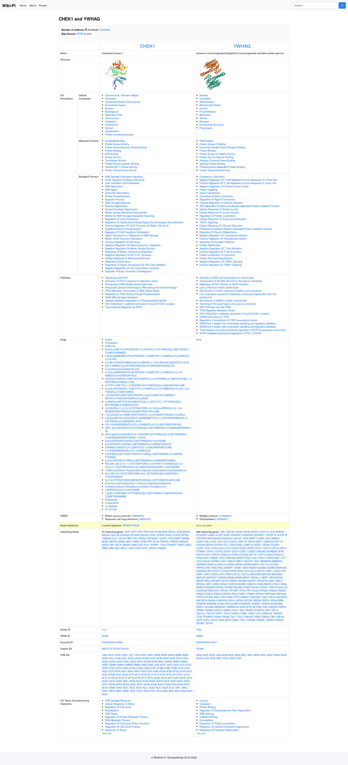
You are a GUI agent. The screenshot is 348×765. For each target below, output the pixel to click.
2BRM (178, 655)
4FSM (162, 671)
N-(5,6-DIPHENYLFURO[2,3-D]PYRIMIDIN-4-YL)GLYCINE (135, 440)
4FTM (111, 678)
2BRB (157, 655)
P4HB (260, 584)
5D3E (231, 655)
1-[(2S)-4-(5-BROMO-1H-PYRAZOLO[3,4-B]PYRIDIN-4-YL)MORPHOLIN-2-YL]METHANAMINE (144, 494)
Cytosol (109, 128)
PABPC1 (268, 584)
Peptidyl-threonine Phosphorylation (123, 228)
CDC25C (144, 535)
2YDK (105, 668)
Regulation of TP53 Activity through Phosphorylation (132, 294)
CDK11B (242, 541)
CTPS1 (210, 551)
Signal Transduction (210, 193)
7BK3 (105, 691)
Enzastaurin (111, 342)
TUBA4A (248, 616)
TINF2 (251, 613)
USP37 (214, 620)
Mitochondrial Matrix (210, 105)
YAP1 (243, 620)
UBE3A (280, 616)
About (32, 5)
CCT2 (226, 541)
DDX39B (260, 551)
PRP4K (260, 593)
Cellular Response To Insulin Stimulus (219, 212)
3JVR (180, 668)
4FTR (137, 678)
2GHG (112, 661)
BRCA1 (187, 531)
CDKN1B (268, 541)
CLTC (227, 548)
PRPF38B (269, 593)
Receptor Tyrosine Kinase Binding (217, 160)
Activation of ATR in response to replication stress (131, 281)
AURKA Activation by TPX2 (214, 317)
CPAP (243, 548)
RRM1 (280, 600)
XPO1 (145, 548)
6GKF (270, 655)
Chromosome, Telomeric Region (122, 95)
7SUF (132, 691)
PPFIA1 (224, 590)
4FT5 (144, 674)
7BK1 (178, 687)
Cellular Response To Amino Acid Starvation (223, 219)
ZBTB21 (200, 623)
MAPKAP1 (212, 577)
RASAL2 (212, 600)
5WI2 (174, 684)
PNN (210, 590)
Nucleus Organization (116, 206)
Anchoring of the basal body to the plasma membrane (228, 303)
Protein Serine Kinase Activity (121, 170)
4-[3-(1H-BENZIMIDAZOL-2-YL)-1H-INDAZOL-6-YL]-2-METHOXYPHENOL (143, 424)
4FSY (119, 674)
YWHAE (260, 620)
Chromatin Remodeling (117, 193)
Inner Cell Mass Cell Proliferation (122, 183)
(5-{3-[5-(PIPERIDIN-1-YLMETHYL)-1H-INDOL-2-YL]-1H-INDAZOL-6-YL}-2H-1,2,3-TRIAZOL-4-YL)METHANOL (147, 390)
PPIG (243, 590)
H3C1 (224, 561)
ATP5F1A (271, 535)
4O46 (224, 655)
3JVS (187, 668)
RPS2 (274, 600)
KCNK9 (271, 567)
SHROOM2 (276, 603)
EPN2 (199, 558)
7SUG (139, 691)
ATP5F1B (282, 535)
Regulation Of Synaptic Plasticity (217, 242)
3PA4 (130, 671)
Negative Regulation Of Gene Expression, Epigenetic (133, 245)
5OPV (140, 684)
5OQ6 (154, 684)
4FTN (118, 678)
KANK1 (238, 567)
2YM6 (146, 668)
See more (107, 733)
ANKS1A (213, 535)
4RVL (125, 681)
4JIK (176, 678)
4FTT (144, 678)
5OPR (119, 684)
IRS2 (214, 567)
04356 (105, 636)
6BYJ (244, 655)
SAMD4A (201, 603)
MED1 (129, 541)
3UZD (205, 655)
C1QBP (260, 538)
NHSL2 (216, 584)
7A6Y (238, 658)
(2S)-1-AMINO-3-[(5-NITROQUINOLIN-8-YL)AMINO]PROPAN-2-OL (140, 365)
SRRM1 (200, 610)
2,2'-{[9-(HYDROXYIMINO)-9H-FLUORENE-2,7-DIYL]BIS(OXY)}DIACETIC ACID (147, 362)
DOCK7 (216, 554)
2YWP (167, 668)
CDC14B (114, 535)
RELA (118, 544)
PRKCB (281, 590)
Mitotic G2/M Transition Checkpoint (123, 238)
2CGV (138, 658)
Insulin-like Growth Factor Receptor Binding (222, 147)
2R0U (161, 661)
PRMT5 (251, 593)
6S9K (284, 655)
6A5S (238, 655)
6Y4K (206, 658)
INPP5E (200, 567)
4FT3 (137, 674)
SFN (227, 603)
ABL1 (223, 531)
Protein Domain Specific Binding (122, 163)
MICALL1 (256, 577)
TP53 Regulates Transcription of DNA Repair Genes (132, 290)
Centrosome (111, 124)
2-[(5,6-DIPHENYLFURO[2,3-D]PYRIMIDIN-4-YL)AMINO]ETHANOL (140, 460)
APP (140, 531)
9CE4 (105, 694)
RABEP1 (245, 597)
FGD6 (247, 558)
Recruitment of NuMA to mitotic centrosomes (223, 300)
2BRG (164, 655)
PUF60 (209, 597)
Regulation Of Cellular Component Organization (224, 726)
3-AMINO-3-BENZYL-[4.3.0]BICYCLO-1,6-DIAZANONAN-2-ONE (138, 447)
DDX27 (252, 551)
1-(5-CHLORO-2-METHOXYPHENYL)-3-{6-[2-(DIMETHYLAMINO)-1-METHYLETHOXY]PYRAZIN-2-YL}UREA (140, 396)
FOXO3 (270, 558)
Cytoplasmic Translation (212, 176)
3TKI (149, 671)
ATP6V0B (201, 538)
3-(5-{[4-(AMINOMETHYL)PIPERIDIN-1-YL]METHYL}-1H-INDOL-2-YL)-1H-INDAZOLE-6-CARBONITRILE (143, 373)
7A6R (232, 658)
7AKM (112, 687)
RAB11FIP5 (233, 597)
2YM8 (160, 668)
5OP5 (187, 681)
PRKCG (209, 593)
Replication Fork (113, 115)
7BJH (139, 687)
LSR (221, 574)
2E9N (159, 658)
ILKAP (163, 538)
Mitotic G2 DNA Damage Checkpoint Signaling (129, 215)
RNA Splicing (207, 713)
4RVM (132, 681)
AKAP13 (255, 531)
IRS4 (220, 567)
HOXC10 (211, 564)
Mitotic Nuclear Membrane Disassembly (126, 212)
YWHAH (270, 620)
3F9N (174, 668)
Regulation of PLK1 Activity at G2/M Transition (224, 284)
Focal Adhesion (208, 111)
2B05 (199, 655)
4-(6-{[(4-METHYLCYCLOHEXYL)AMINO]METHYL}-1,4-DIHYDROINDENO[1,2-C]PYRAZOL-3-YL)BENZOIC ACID (146, 419)
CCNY (213, 541)
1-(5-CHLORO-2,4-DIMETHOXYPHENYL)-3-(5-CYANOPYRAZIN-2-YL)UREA (145, 414)
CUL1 (115, 538)
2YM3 (126, 668)
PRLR (235, 593)
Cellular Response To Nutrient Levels (219, 209)
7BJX (171, 687)
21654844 (225, 515)
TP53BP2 (208, 616)
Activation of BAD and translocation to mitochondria (227, 277)
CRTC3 (275, 548)
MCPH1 (113, 541)
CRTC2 (267, 548)
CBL (207, 541)
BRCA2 (106, 535)
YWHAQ (279, 620)
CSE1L (283, 548)
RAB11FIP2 (220, 597)
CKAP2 (266, 544)
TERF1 (219, 613)
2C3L (124, 658)
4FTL (104, 678)
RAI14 (272, 597)
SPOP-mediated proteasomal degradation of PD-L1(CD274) (230, 333)
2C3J (111, 658)
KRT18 (260, 571)
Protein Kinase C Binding (213, 144)
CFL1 (226, 544)
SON (242, 607)
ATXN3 (158, 531)
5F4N (145, 681)
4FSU (105, 674)
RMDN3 (257, 600)
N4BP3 (234, 580)
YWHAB (251, 620)
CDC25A (124, 535)
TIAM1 (243, 613)
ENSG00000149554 (112, 642)
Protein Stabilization (210, 245)
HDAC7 (239, 561)
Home (23, 5)
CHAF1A (248, 544)
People (43, 5)
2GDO (105, 661)
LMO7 (207, 574)
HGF (256, 561)
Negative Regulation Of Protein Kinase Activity (224, 186)
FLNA (254, 558)
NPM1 (136, 541)
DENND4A (271, 551)
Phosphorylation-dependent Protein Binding (222, 167)
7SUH (146, 691)
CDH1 (153, 535)
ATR (151, 531)
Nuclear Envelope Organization (121, 209)
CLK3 (221, 548)
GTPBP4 (215, 561)
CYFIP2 (219, 551)
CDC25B (134, 535)
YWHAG (241, 45)
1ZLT (131, 655)
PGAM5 (228, 587)
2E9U (179, 658)
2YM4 (132, 668)
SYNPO (250, 610)
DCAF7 (227, 551)
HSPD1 (256, 564)
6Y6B (213, 658)
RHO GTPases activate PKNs (215, 307)
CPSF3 (250, 548)
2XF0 (176, 664)
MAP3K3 (201, 577)
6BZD (257, 655)
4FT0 (131, 674)
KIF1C (218, 571)
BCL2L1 (172, 531)
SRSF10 (218, 610)
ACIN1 (239, 531)
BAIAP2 (217, 538)
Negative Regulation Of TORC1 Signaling (221, 261)
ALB (272, 531)
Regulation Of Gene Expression (121, 219)
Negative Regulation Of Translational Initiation (223, 235)
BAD (165, 531)
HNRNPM (201, 564)
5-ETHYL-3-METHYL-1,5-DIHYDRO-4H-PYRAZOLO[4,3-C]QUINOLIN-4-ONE (145, 385)
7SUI (152, 691)
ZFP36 (209, 623)
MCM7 (105, 541)
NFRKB (127, 525)
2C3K (118, 658)
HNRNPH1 (277, 561)
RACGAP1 (256, 597)
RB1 (112, 544)
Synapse (204, 121)
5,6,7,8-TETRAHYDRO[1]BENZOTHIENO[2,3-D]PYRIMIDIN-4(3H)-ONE (142, 480)
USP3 (131, 548)
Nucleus (109, 108)
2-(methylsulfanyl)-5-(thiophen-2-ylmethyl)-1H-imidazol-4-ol (135, 486)
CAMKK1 (275, 538)
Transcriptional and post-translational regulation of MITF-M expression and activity (243, 330)
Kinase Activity (113, 157)
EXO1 (222, 558)
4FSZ (125, 674)
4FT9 (156, 674)
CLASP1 (275, 544)
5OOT (166, 681)
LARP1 (269, 571)
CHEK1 (147, 45)
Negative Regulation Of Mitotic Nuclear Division (130, 248)
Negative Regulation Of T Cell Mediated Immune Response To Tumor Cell (238, 179)
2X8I (156, 664)
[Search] (342, 5)
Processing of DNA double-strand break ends (128, 284)
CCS (219, 541)
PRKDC (174, 541)
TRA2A (217, 616)
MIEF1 (265, 577)
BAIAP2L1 (227, 538)
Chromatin (110, 98)
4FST (189, 671)
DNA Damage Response (118, 202)
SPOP (248, 607)
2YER (112, 668)
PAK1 (277, 584)
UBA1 (188, 544)
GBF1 (277, 558)
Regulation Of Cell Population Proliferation (127, 232)
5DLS (139, 681)
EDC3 (245, 554)
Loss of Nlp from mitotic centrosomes (219, 287)
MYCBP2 (216, 580)
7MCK (125, 691)
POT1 (216, 590)
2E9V (185, 658)
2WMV (120, 664)
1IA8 (104, 655)
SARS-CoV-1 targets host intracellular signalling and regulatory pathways (238, 323)
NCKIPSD (263, 580)
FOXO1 (261, 558)
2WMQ (168, 661)
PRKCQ (218, 593)
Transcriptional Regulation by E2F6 (123, 307)
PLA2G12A (281, 587)
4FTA (162, 674)
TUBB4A (265, 616)
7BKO (118, 691)
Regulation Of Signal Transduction (217, 199)
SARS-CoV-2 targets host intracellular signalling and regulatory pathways (238, 326)
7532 (198, 629)
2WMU (113, 664)
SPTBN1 (257, 607)
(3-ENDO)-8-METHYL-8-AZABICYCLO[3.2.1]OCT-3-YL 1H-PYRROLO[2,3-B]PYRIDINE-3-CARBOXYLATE (143, 403)
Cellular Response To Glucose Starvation (221, 225)
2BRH (171, 655)
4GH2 (157, 678)
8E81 (171, 691)
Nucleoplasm (112, 111)
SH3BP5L (246, 603)
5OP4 (180, 681)
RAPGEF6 (201, 600)
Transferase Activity (115, 160)
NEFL (209, 584)
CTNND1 (201, 551)
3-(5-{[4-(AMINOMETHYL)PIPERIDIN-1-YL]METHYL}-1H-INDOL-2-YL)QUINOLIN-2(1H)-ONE (147, 357)
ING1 (276, 564)
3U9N (155, 671)
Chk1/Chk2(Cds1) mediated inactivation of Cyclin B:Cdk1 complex (140, 303)
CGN (232, 544)
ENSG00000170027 (206, 642)
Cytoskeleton (112, 131)
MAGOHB (255, 574)
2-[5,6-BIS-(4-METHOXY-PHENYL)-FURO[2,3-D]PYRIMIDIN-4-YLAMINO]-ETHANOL (144, 455)
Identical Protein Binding (212, 163)
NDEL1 (279, 580)
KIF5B (233, 571)
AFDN (247, 531)
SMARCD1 (220, 607)
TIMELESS (137, 544)
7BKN (111, 691)
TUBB (257, 616)
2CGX (152, 658)
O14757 (125, 648)
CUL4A (122, 538)
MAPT (178, 538)
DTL (135, 538)
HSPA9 (239, 564)
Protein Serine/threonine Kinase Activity (126, 147)
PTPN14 (200, 597)
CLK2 (214, 548)
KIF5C (240, 571)
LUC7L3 (245, 574)
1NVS (124, 655)
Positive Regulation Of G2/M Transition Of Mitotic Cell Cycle (137, 225)
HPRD (79, 33)
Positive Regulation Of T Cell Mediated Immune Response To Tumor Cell (238, 183)
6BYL (250, 655)
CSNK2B (106, 538)
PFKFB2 (219, 587)
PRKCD (200, 593)
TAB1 (268, 610)
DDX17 (244, 551)
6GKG (277, 655)
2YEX (119, 668)
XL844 (108, 339)
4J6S (218, 655)
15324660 (104, 29)
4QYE (182, 678)
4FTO (124, 678)
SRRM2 (209, 610)
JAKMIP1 (228, 567)
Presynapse (206, 128)
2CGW (145, 658)
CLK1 (208, 548)
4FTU (150, 678)
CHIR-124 (110, 346)
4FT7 (150, 674)
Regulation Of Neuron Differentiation (218, 232)
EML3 (270, 554)
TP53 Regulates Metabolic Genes (217, 310)
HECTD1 (248, 561)
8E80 (165, 691)
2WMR (176, 661)
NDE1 (272, 580)
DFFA (281, 551)
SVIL (242, 610)
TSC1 (233, 616)
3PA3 (124, 671)
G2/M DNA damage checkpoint (121, 297)
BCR (246, 538)
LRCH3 (214, 574)
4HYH (164, 678)
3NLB (105, 671)
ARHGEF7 (260, 535)
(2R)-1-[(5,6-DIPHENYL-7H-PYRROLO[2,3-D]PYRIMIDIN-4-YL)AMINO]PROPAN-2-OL (148, 429)
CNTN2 (184, 535)
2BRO (105, 658)
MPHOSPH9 (276, 577)
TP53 (163, 544)
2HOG (119, 661)
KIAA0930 (201, 571)
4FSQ (176, 671)
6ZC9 (225, 658)
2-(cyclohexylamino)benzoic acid (122, 369)
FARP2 (239, 558)
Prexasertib (111, 499)
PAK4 (284, 584)
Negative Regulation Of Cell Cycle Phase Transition (132, 268)
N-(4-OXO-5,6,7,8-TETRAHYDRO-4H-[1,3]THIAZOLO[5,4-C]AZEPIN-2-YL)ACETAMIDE (142, 475)
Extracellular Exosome (211, 124)
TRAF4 (181, 544)
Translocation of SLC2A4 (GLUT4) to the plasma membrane (231, 281)
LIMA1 (199, 574)
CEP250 (200, 544)
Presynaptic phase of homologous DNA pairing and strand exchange (141, 287)
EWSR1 (214, 558)
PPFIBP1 (234, 590)
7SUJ (159, 691)
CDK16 (251, 541)
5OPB (112, 684)
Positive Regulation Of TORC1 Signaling (221, 264)
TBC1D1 (200, 613)
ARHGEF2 (236, 535)
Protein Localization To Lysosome (217, 255)
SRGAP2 (273, 607)
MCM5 (230, 577)
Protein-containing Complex (119, 134)
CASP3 (200, 541)
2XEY (163, 664)
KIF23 (226, 571)
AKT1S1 (264, 531)
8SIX (190, 691)
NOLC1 (224, 584)
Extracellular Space (115, 105)
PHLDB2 (238, 587)
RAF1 (265, 597)
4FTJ (180, 674)
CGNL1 (239, 544)
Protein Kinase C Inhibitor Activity (217, 154)
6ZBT (219, 658)
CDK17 (259, 541)
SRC (265, 607)
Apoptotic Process (115, 199)
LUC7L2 (236, 574)
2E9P (172, 658)
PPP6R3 (263, 590)
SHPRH (266, 603)
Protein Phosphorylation (117, 196)
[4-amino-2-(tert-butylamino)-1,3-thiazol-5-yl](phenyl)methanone (138, 483)
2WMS (183, 661)
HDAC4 (231, 561)
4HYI (170, 678)
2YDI (182, 664)
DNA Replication (113, 186)
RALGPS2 (281, 597)
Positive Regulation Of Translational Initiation (223, 238)
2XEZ (170, 664)
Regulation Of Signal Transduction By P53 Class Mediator (135, 264)
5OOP (152, 681)
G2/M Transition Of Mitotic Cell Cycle (124, 179)
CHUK (168, 535)
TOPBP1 (154, 544)
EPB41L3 (279, 554)
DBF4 (130, 538)
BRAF (252, 538)
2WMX (136, 664)
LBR (283, 571)
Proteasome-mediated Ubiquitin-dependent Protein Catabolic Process (236, 228)
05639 (199, 636)
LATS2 (170, 538)
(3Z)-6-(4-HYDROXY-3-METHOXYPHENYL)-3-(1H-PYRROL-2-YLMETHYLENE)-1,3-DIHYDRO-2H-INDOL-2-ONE (148, 380)
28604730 (145, 519)
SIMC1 (200, 607)
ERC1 (206, 558)
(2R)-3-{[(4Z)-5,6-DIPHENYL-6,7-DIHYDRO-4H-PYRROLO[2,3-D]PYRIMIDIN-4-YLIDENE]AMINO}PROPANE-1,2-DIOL (146, 436)
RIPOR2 (248, 600)
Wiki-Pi (9, 5)
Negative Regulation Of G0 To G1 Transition (128, 255)
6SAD (199, 658)
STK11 (235, 610)
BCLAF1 (238, 538)
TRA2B (225, 616)
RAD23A (183, 541)
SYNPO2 (259, 610)
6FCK (105, 687)
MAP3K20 (277, 574)
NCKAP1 (252, 580)
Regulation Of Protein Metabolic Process (126, 717)
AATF (127, 531)
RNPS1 (266, 600)
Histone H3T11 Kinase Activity (121, 167)
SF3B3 (221, 603)
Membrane (205, 115)
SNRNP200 (233, 607)
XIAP (138, 548)
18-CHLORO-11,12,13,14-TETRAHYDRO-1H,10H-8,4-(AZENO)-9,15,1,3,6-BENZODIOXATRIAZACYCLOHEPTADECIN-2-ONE (144, 409)
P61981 (200, 648)
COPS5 (235, 548)
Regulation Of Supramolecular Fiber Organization (225, 710)
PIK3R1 (264, 587)
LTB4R (227, 574)
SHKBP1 (256, 603)
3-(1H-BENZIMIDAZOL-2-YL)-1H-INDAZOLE (128, 450)
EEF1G (262, 554)
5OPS (126, 684)
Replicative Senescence (117, 261)
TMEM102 (266, 613)
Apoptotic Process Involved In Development (128, 271)
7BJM (151, 687)
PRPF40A (281, 593)
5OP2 (173, 681)
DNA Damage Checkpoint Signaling (123, 176)
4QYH (112, 681)
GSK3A (206, 561)
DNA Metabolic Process (117, 720)
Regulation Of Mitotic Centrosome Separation (129, 251)
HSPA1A (221, 564)
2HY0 (140, 661)
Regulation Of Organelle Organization (219, 730)
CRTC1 (258, 548)
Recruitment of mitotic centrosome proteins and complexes (231, 290)
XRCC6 (152, 548)
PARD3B (209, 587)
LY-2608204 (111, 506)
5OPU (133, 684)
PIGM (143, 541)
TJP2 (258, 613)
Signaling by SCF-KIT (116, 277)
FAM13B (230, 558)
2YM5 (139, 668)
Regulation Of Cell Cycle (118, 707)
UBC (116, 548)
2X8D (144, 664)
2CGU (131, 658)
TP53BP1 (171, 544)
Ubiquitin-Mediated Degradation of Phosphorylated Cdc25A (136, 300)
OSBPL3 (251, 584)
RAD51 (105, 544)
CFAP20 (218, 544)
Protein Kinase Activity (117, 144)
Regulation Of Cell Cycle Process (122, 726)
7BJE (132, 687)
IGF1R (263, 564)
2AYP (144, 655)
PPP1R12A (153, 541)
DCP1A (236, 551)
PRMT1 (242, 593)
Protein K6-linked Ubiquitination (216, 258)
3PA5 (136, 671)
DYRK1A (236, 554)
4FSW (112, 674)
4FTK (187, 674)
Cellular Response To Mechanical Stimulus (127, 258)
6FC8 (180, 684)
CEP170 (278, 541)
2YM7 (153, 668)
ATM (146, 531)
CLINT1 (200, 548)
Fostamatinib (112, 503)
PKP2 (272, 587)
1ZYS (137, 655)
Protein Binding (113, 150)
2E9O (166, 658)
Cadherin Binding (208, 717)
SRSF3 (227, 610)
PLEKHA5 (201, 590)
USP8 (221, 620)
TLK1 (146, 544)
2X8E (151, 664)
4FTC (169, 674)
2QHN (154, 661)
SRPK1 (283, 607)
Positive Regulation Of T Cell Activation (220, 251)
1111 (104, 629)
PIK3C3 (255, 587)
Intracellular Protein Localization (216, 196)
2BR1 (150, 655)
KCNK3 (263, 567)
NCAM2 (243, 580)
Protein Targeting (208, 189)
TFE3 (226, 613)
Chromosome (112, 118)
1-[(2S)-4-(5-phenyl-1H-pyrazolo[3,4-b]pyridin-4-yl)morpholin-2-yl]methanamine (145, 470)
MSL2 (208, 580)
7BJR (165, 687)
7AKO (119, 687)
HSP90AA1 (153, 538)
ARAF (227, 535)
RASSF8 (222, 600)
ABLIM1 (231, 531)
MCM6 (185, 538)
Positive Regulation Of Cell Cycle (122, 242)
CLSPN (176, 535)
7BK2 (184, 687)
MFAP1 (246, 577)
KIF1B (211, 571)
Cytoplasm (110, 121)
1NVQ (110, 655)
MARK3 (223, 577)
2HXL (126, 661)
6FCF (187, 684)
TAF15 (274, 610)
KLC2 (247, 571)
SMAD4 (126, 544)
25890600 (137, 515)
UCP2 (199, 620)
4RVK (119, 681)
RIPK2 (239, 600)
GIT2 (199, 561)
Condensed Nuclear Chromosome (122, 101)
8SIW (184, 691)
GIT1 (283, 558)
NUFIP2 (233, 584)
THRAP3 (234, 613)
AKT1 (134, 531)
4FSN (169, 671)
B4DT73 (106, 648)
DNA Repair (111, 189)
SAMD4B (212, 603)
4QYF (189, 678)
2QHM (147, 661)
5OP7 (105, 684)
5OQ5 (147, 684)
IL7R (270, 564)
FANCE (142, 538)
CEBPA (160, 535)
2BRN (185, 655)
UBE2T (124, 548)
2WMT (105, 664)
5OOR (159, 681)
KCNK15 (253, 567)
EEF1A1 (253, 554)
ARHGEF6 (248, 535)
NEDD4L (200, 584)
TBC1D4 (210, 613)
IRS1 (208, 567)
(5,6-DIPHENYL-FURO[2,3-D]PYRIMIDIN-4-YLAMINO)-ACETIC (138, 444)
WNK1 (236, 620)
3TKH (143, 671)
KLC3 (253, 571)
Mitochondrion (207, 101)
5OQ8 (168, 684)
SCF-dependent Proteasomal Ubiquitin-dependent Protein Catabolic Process (239, 206)
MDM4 (121, 541)
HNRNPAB (265, 561)
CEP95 (209, 544)
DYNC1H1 (226, 554)
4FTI (174, 674)
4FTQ (131, 678)
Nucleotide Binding (115, 140)
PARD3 (200, 587)
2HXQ (133, 661)
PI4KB (246, 587)
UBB (111, 548)
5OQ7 (161, 684)
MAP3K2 (266, 574)
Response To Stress (116, 730)
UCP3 (206, 620)
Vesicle (203, 118)
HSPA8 (230, 564)
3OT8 (117, 671)
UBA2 (105, 548)
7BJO (158, 687)
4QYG (105, 681)
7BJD (126, 687)
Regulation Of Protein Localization (217, 215)
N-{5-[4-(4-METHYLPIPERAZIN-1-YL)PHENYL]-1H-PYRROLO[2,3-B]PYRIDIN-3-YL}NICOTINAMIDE (147, 351)
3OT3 (111, 671)
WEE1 (228, 620)
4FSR (183, 671)
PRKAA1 (164, 541)
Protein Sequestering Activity (215, 170)
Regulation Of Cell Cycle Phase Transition (127, 723)
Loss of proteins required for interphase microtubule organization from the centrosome (238, 295)
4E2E (212, 655)
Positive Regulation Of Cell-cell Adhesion (221, 202)
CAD (267, 538)
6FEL (263, 655)
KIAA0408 (281, 567)
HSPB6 (247, 564)
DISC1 (207, 554)
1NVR (118, 655)
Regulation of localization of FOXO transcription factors (228, 320)
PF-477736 (111, 509)
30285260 (222, 519)
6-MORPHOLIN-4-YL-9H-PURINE (122, 489)
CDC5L (233, 541)
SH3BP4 (235, 603)
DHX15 (200, 554)
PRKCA (273, 590)
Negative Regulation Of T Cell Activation (221, 248)
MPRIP (200, 580)
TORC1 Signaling (209, 222)
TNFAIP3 (278, 613)
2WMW (129, 664)
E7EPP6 (115, 648)
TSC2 (240, 616)
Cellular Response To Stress (120, 703)
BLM (179, 531)
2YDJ (189, 664)
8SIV (177, 691)
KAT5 (246, 567)
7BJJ (145, 687)
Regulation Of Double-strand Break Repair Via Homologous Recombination (144, 222)
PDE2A (135, 525)
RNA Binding (206, 140)
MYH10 (226, 580)
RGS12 (231, 600)
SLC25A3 (209, 607)
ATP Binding (111, 154)
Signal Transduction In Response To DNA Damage (131, 235)
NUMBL (242, 584)
